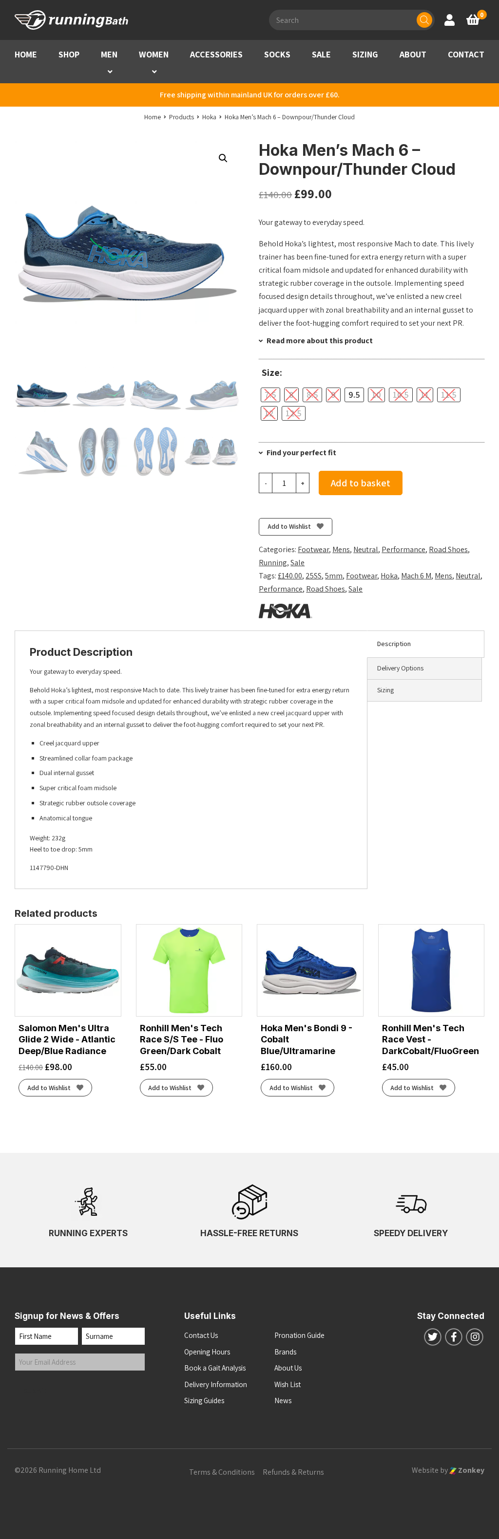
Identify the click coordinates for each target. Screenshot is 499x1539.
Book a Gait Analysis (215, 1367)
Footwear (313, 549)
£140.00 (290, 576)
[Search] (424, 20)
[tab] (425, 644)
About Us (288, 1367)
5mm (334, 576)
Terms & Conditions (222, 1472)
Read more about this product (319, 340)
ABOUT (413, 54)
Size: (272, 373)
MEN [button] (109, 54)
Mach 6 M (416, 576)
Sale (297, 562)
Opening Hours (207, 1351)
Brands (285, 1351)
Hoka (389, 576)
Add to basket (360, 483)
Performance (403, 549)
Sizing (385, 690)
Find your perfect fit (300, 452)
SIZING (365, 54)
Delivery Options (400, 668)
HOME (26, 54)
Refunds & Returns (293, 1472)
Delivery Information (215, 1384)
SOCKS (277, 54)
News (282, 1400)
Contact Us (201, 1335)
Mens (341, 549)
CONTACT (466, 54)
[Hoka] (285, 611)
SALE (321, 54)
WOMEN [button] (154, 54)
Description (394, 643)
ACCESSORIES (216, 54)
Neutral (365, 549)
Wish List (287, 1384)
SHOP (68, 54)
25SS (314, 576)
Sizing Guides (204, 1400)
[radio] (270, 395)
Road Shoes (448, 549)
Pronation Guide (299, 1335)
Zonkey (470, 1470)
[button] (110, 71)
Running (273, 562)
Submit (35, 1390)
